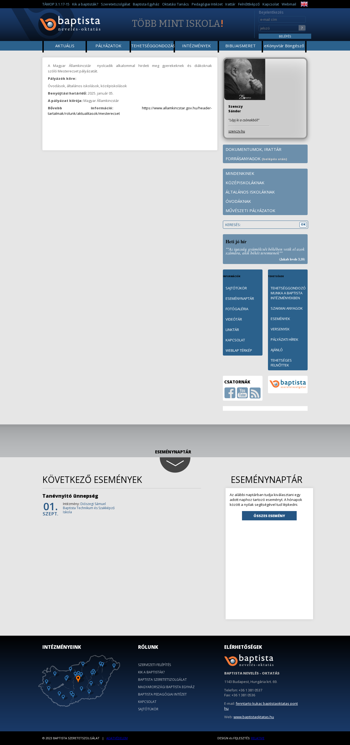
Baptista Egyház (146, 4)
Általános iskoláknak (250, 192)
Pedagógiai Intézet (207, 4)
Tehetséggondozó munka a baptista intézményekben (288, 293)
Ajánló (277, 349)
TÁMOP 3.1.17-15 (55, 4)
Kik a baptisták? (85, 4)
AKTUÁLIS (64, 45)
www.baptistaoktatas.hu (254, 716)
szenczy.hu (236, 131)
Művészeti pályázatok (250, 210)
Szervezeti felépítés (154, 664)
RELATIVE (257, 738)
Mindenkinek (240, 173)
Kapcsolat (270, 4)
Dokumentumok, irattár (253, 149)
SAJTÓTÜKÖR (236, 288)
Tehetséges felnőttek (281, 363)
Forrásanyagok (256, 158)
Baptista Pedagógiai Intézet (162, 694)
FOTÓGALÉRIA (237, 308)
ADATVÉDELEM (117, 738)
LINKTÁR (232, 329)
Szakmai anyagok (287, 308)
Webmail (289, 4)
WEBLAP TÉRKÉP (239, 350)
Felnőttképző (249, 4)
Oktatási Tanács (175, 4)
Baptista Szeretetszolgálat (162, 679)
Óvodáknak (238, 201)
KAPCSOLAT (235, 340)
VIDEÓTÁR (234, 319)
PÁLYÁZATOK (108, 45)
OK (303, 224)
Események (280, 318)
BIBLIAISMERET (240, 45)
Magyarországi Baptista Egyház (166, 687)
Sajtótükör (148, 709)
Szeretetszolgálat (115, 4)
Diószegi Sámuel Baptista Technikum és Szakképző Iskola (89, 507)
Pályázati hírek (284, 339)
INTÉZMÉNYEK (196, 45)
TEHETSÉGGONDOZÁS (152, 45)
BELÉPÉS (285, 36)
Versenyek (280, 329)
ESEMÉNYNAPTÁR (240, 298)
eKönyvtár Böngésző (284, 45)
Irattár (230, 4)
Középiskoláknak (245, 182)
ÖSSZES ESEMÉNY (269, 515)
